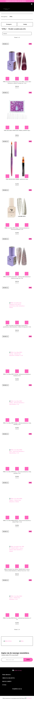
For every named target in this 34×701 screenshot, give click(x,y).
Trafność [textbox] (5, 33)
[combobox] (17, 33)
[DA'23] (25, 641)
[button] (17, 674)
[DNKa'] (9, 641)
